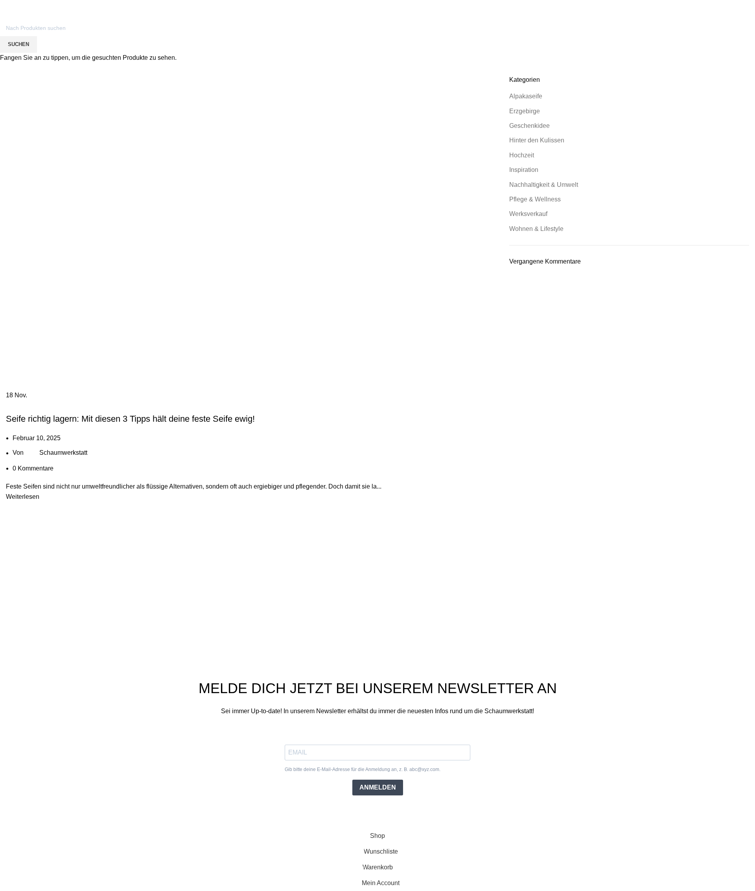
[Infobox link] (37, 5)
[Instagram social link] (697, 5)
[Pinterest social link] (706, 5)
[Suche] (705, 18)
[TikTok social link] (715, 5)
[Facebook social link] (688, 5)
